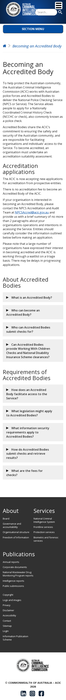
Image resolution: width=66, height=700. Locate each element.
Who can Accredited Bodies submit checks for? (28, 329)
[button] (33, 297)
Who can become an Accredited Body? (23, 312)
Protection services (44, 532)
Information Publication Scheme (15, 638)
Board (6, 518)
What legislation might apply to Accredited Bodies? (29, 413)
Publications (19, 554)
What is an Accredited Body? (31, 298)
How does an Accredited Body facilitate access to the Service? (26, 394)
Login (6, 631)
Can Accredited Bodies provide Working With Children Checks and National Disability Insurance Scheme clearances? (28, 351)
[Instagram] (32, 693)
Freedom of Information (16, 537)
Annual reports (11, 562)
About (11, 511)
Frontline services (43, 527)
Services (44, 511)
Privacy (6, 605)
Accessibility (9, 615)
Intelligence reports (13, 580)
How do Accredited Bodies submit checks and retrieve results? (27, 454)
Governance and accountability (12, 525)
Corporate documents (15, 567)
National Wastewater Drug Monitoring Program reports (18, 574)
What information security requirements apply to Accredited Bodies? (27, 432)
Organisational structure (16, 532)
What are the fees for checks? (24, 473)
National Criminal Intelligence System (44, 520)
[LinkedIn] (23, 693)
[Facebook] (41, 693)
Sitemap (7, 625)
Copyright (8, 594)
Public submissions (13, 586)
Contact (7, 620)
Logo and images (12, 600)
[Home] (24, 9)
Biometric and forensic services (46, 539)
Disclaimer (8, 610)
